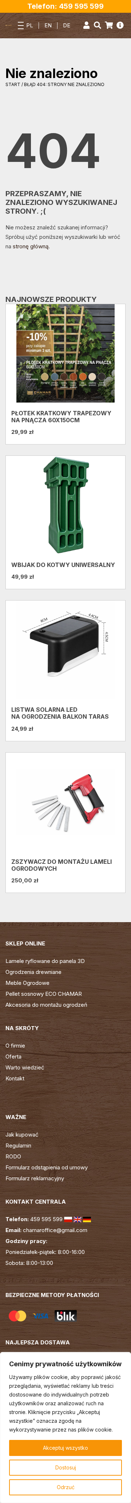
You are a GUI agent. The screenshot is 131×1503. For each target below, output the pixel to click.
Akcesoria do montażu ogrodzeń (46, 1004)
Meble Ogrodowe (27, 982)
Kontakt (14, 1078)
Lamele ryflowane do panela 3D (45, 961)
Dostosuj (65, 1467)
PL (29, 25)
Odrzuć (66, 1487)
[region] (65, 1427)
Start (12, 84)
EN (48, 25)
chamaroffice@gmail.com (55, 1230)
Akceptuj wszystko (65, 1448)
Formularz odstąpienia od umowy (46, 1167)
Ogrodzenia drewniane (33, 971)
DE (66, 25)
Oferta (13, 1056)
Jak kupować (22, 1134)
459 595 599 (46, 1219)
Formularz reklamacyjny (34, 1178)
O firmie (15, 1045)
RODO (13, 1156)
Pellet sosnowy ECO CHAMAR (43, 993)
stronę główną (30, 246)
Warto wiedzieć (24, 1067)
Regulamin (18, 1145)
